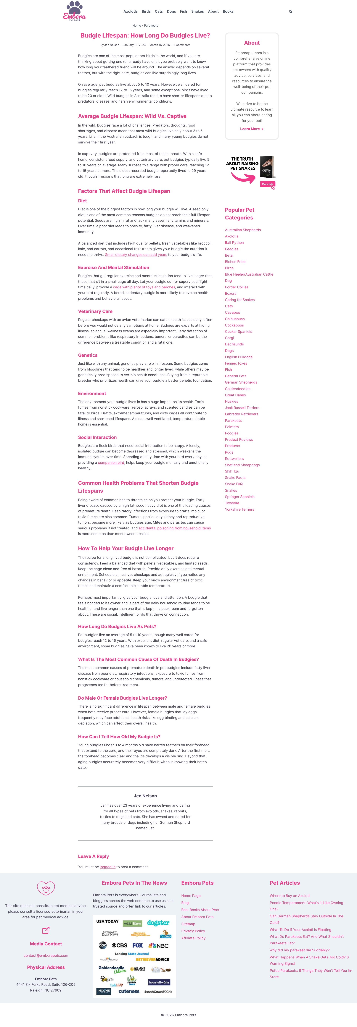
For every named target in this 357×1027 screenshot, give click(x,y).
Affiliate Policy (193, 938)
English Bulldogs (239, 357)
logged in (107, 867)
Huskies (231, 401)
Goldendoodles (237, 389)
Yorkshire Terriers (239, 509)
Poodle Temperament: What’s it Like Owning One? (306, 906)
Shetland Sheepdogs (242, 465)
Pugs (229, 452)
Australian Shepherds (243, 230)
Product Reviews (239, 439)
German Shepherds (241, 382)
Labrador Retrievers (241, 414)
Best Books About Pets (200, 910)
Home (137, 25)
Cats (159, 11)
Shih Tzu (232, 471)
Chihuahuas (235, 319)
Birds (146, 11)
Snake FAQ (234, 484)
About (213, 11)
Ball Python (234, 242)
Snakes (197, 11)
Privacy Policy (193, 931)
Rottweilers (234, 459)
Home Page (191, 896)
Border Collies (236, 287)
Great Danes (235, 395)
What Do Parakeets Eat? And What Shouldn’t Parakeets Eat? (307, 939)
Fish (183, 11)
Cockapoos (234, 325)
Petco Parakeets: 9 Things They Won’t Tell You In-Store (311, 973)
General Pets (235, 376)
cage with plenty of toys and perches (144, 287)
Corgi (229, 338)
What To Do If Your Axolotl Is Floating (300, 930)
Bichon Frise (235, 262)
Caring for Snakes (240, 300)
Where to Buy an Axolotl (290, 896)
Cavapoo (232, 312)
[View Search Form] (290, 11)
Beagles (231, 249)
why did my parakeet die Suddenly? (300, 950)
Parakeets (151, 25)
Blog (185, 903)
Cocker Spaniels (238, 331)
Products (232, 446)
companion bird (111, 462)
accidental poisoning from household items (175, 528)
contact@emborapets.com (46, 955)
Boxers (230, 293)
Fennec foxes (236, 363)
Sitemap (188, 924)
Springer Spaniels (240, 497)
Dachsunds (234, 344)
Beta (229, 255)
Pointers (232, 427)
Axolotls (130, 11)
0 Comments (181, 45)
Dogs (171, 11)
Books (228, 11)
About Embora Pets (197, 917)
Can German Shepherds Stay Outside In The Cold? (306, 919)
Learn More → (252, 129)
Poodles (231, 433)
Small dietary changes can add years (136, 255)
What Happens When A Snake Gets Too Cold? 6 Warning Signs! (309, 960)
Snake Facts (235, 478)
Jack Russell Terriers (242, 408)
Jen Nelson (111, 45)
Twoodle (232, 503)
